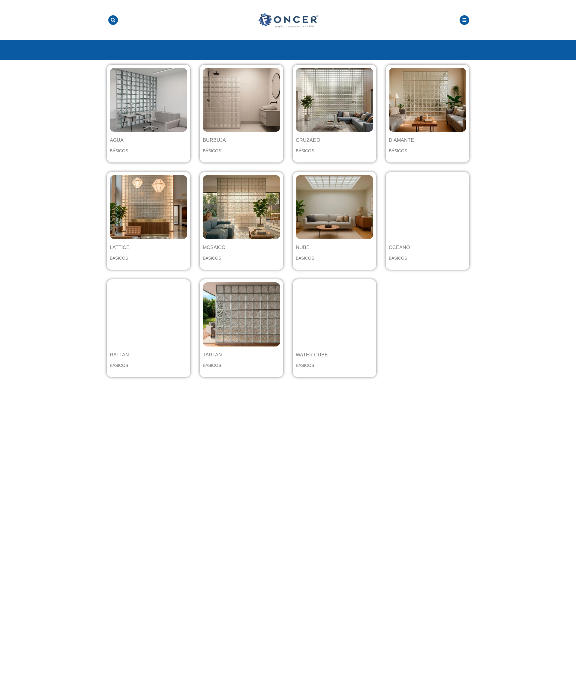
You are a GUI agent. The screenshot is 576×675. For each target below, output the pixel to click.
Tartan (212, 354)
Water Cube (312, 354)
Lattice (120, 247)
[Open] (113, 20)
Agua (117, 140)
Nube (303, 247)
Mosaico (214, 247)
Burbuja (214, 140)
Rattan (119, 354)
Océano (399, 247)
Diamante (401, 140)
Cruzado (308, 140)
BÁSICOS (119, 150)
